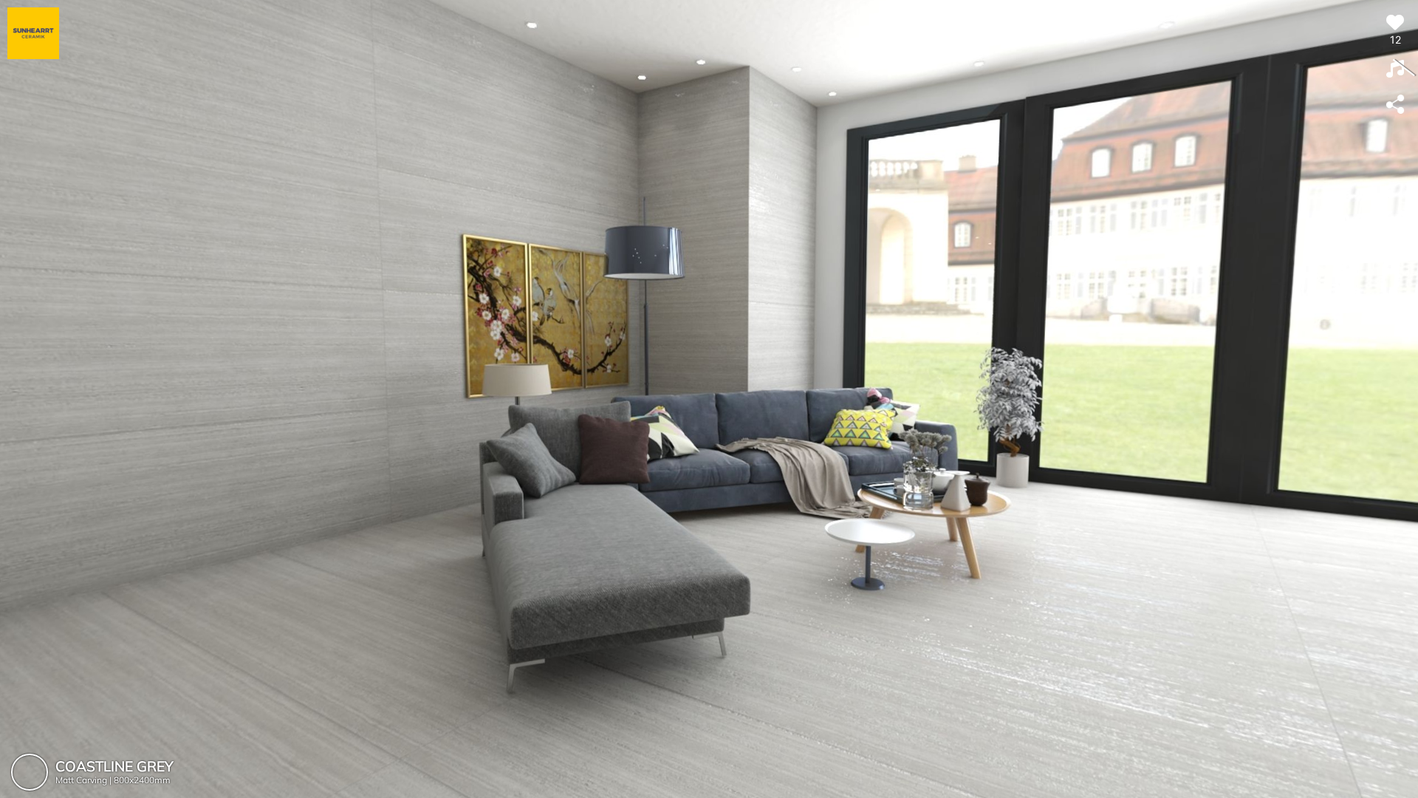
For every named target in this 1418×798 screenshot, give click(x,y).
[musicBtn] (1395, 69)
